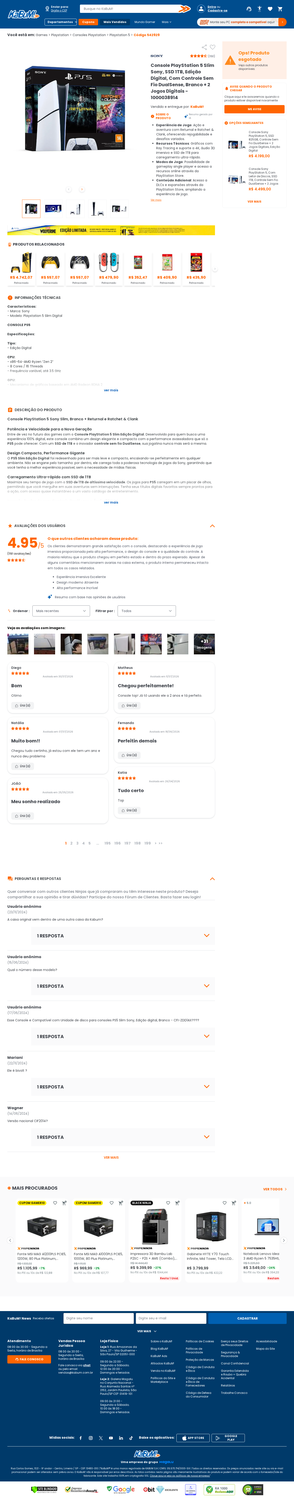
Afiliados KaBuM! (162, 1363)
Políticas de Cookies (200, 1341)
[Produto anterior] (10, 1240)
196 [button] (117, 843)
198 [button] (137, 843)
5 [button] (89, 843)
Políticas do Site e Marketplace (163, 1380)
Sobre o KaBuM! (161, 1341)
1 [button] (66, 843)
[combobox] (132, 9)
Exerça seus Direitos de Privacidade (234, 1343)
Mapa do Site (265, 1349)
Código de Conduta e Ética (200, 1369)
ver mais (111, 1157)
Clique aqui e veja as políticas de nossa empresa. (180, 1476)
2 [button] (71, 843)
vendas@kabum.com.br (75, 1373)
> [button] (156, 843)
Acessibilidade (266, 1341)
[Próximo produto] (284, 1240)
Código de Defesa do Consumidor (198, 1394)
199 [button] (147, 843)
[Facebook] (80, 1438)
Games (43, 35)
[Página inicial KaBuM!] (23, 14)
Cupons (88, 22)
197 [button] (127, 843)
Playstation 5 (121, 35)
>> (160, 843)
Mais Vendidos (115, 22)
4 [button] (83, 843)
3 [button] (77, 843)
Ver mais (156, 200)
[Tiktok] (131, 1438)
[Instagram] (91, 1438)
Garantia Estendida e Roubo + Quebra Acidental (235, 1374)
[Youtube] (111, 1438)
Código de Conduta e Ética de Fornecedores (200, 1381)
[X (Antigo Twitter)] (101, 1438)
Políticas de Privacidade (194, 1350)
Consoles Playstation (91, 35)
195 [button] (108, 843)
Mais (167, 22)
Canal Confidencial (235, 1363)
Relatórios (228, 1385)
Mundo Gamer (145, 22)
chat (86, 1365)
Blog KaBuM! (159, 1349)
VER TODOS (273, 1189)
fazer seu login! (186, 897)
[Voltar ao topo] (147, 1454)
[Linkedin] (121, 1438)
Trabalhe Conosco (234, 1393)
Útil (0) (25, 705)
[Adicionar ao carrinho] (64, 1203)
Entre (212, 7)
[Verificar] (44, 1489)
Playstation (61, 35)
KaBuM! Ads (159, 1356)
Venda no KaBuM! (163, 1371)
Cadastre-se (217, 10)
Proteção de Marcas (200, 1360)
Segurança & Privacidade (230, 1354)
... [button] (97, 843)
